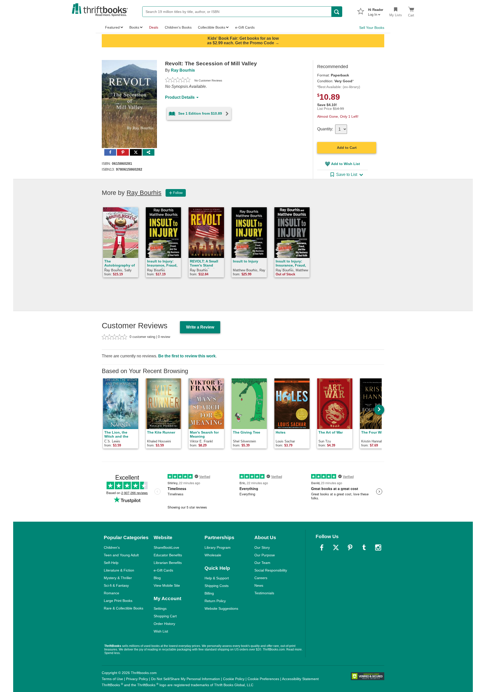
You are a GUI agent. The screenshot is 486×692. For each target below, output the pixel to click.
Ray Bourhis (183, 70)
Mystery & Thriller (118, 578)
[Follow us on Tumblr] (364, 547)
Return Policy (215, 601)
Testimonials (264, 593)
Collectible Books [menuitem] (211, 27)
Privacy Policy (137, 679)
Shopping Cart (165, 616)
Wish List (161, 631)
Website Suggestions (221, 608)
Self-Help (111, 563)
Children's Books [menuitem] (178, 27)
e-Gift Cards (163, 570)
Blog (157, 578)
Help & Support (217, 578)
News (258, 585)
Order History (164, 624)
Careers (260, 578)
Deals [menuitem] (153, 27)
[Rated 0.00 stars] (177, 80)
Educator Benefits (168, 555)
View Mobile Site (167, 585)
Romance (111, 593)
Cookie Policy (234, 679)
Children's (112, 547)
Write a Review (200, 327)
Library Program (218, 547)
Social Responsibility (270, 570)
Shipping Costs (217, 586)
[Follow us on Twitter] (336, 547)
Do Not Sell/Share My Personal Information (185, 679)
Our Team (262, 563)
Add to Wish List (345, 164)
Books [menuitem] (134, 27)
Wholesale (213, 555)
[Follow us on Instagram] (378, 547)
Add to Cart (347, 148)
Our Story (262, 547)
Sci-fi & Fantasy (116, 585)
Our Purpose (264, 555)
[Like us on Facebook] (322, 547)
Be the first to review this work (187, 356)
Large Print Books (118, 601)
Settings (160, 608)
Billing (209, 593)
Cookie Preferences (263, 679)
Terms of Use (112, 679)
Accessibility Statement (300, 679)
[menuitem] (375, 10)
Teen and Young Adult (121, 555)
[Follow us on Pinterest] (350, 547)
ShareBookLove (166, 547)
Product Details (180, 97)
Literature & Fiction (119, 570)
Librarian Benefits (168, 563)
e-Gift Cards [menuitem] (245, 27)
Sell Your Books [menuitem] (371, 28)
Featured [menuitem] (112, 27)
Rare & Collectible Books (123, 608)
